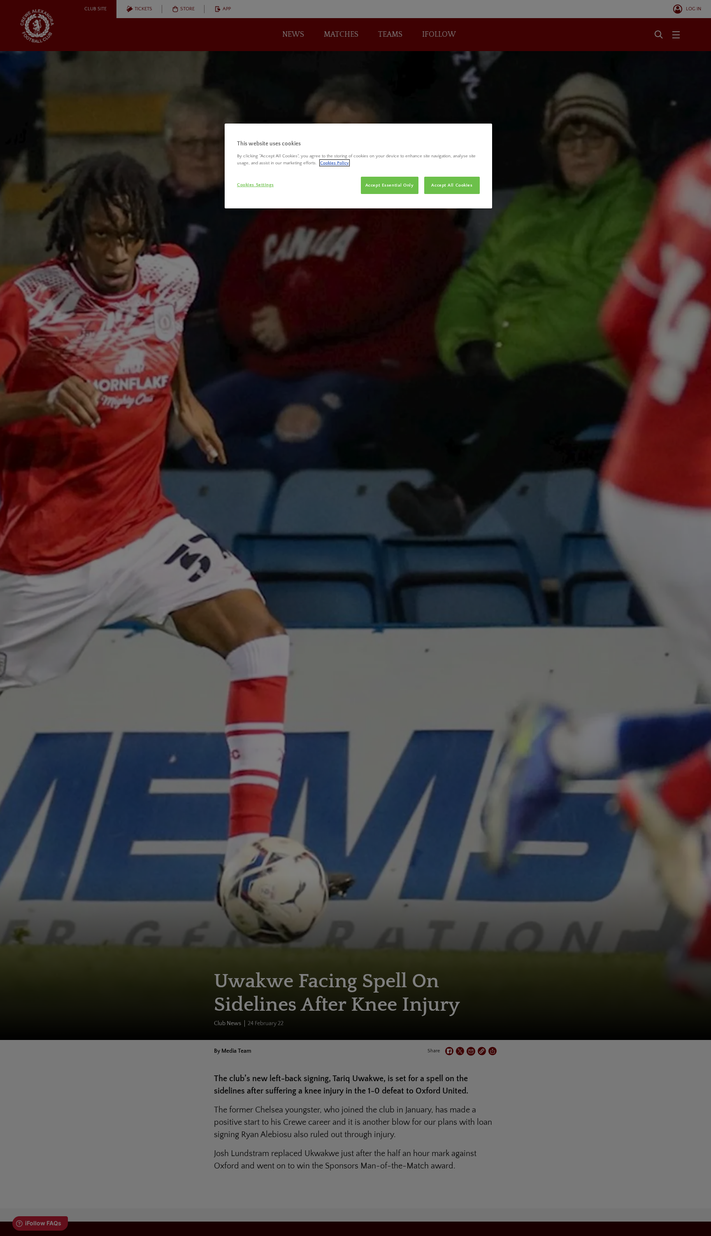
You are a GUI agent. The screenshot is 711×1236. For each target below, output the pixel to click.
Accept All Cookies (451, 185)
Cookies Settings (255, 184)
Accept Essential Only (389, 185)
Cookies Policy (334, 163)
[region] (358, 166)
